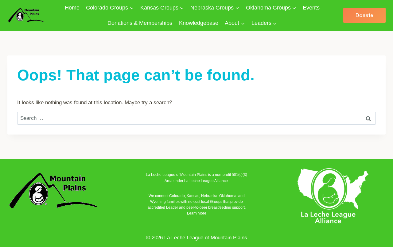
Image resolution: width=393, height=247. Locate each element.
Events (311, 8)
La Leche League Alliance (206, 181)
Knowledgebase (198, 23)
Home (72, 8)
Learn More (196, 213)
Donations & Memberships (139, 23)
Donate (364, 15)
